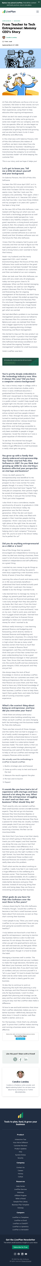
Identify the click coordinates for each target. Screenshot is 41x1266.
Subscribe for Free (20, 1247)
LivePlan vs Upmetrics (21, 1226)
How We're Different (20, 1142)
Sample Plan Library (20, 1202)
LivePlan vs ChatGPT (20, 1223)
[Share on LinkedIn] (26, 1059)
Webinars (20, 1192)
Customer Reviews (20, 1146)
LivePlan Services (20, 1189)
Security (20, 1158)
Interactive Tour (20, 1139)
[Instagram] (15, 1254)
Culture (20, 1177)
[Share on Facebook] (20, 1059)
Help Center (20, 1186)
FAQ (20, 1152)
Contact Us (20, 1167)
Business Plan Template (20, 1205)
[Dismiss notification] (39, 2)
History (20, 1174)
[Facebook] (19, 1254)
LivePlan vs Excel (20, 1220)
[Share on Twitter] (15, 1059)
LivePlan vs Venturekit (20, 1230)
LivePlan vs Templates (20, 1217)
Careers (20, 1170)
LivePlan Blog (6, 21)
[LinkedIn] (22, 1254)
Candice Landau (11, 37)
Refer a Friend (20, 1198)
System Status (20, 1155)
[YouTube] (26, 1254)
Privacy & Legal (26, 1261)
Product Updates (21, 1149)
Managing (17, 21)
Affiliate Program (20, 1195)
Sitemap (21, 1208)
